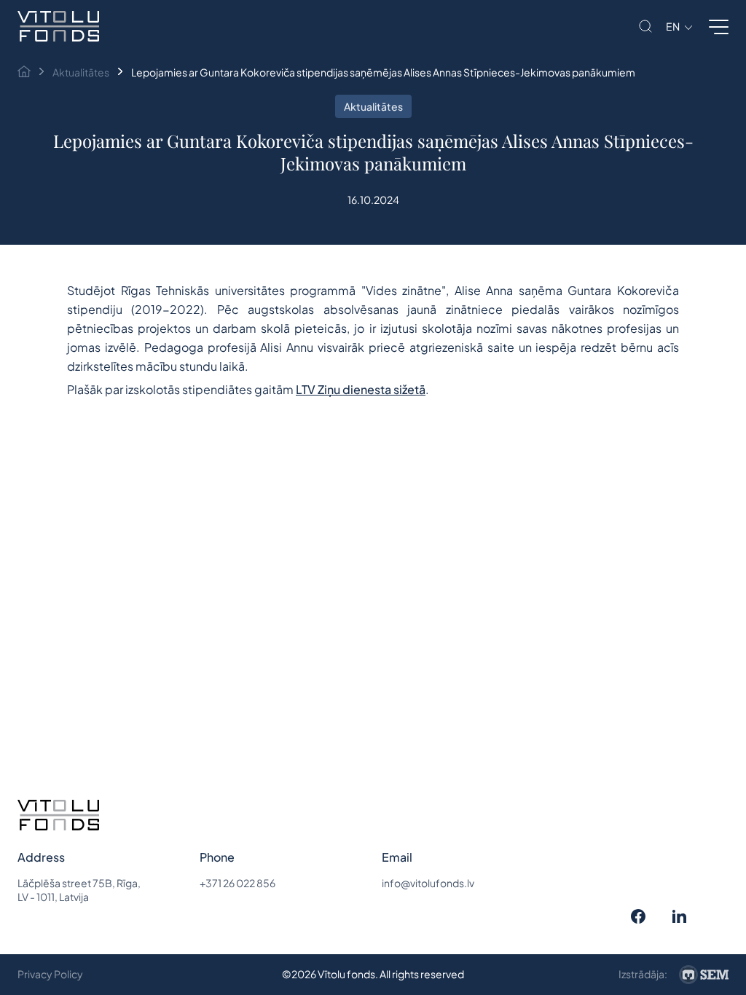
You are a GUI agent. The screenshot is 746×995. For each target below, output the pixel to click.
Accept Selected (382, 662)
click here (179, 377)
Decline (520, 662)
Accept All (236, 662)
